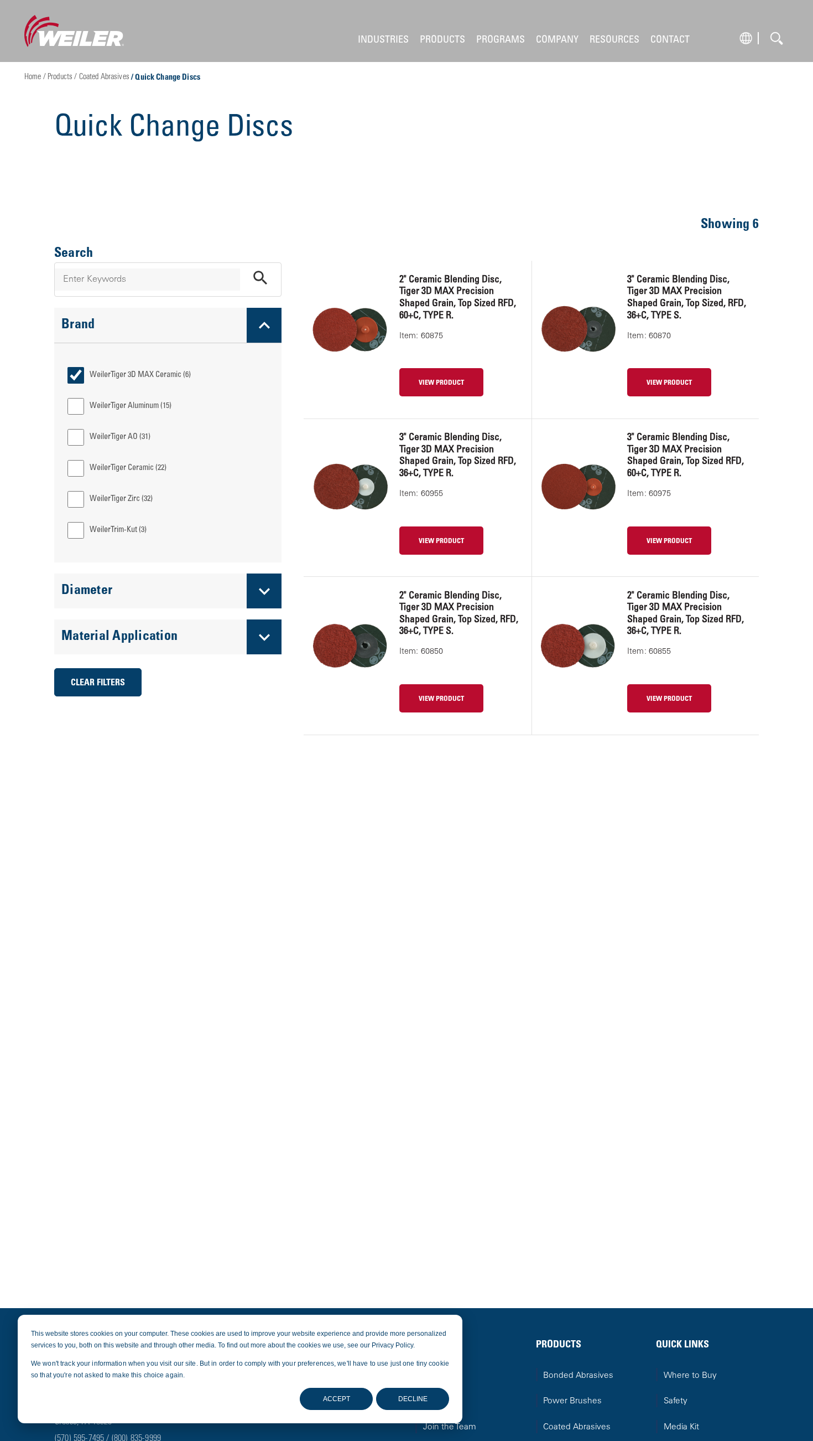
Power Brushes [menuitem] (572, 1401)
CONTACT (670, 40)
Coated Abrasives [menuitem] (577, 1427)
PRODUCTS (442, 40)
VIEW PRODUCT (441, 383)
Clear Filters (98, 683)
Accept (336, 1399)
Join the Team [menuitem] (449, 1427)
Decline (413, 1399)
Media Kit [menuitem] (681, 1427)
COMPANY (557, 40)
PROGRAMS (500, 40)
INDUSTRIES (383, 40)
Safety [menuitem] (675, 1401)
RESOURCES (614, 40)
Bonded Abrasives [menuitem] (578, 1376)
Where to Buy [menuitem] (690, 1376)
